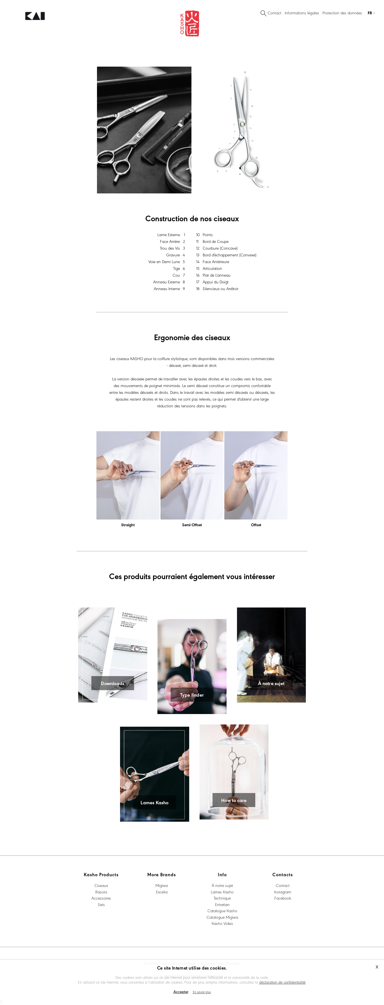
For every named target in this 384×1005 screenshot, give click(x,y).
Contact (274, 12)
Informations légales (302, 12)
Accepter (180, 991)
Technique (222, 898)
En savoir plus (202, 992)
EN (364, 19)
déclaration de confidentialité (282, 981)
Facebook (282, 898)
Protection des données (342, 12)
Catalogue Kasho (222, 910)
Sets (101, 904)
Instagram (282, 892)
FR (370, 19)
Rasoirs (101, 892)
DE (350, 19)
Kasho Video (222, 923)
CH (357, 19)
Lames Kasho (222, 892)
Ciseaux (101, 885)
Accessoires (101, 898)
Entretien (222, 904)
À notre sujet (222, 885)
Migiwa (161, 885)
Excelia (162, 892)
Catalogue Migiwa (222, 917)
